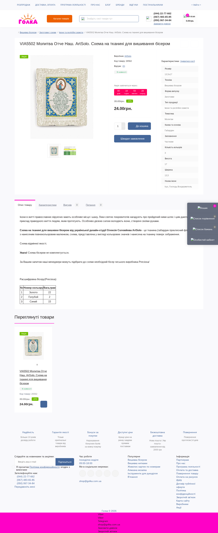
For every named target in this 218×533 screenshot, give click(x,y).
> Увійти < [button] (196, 5)
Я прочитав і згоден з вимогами (43, 468)
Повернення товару (187, 473)
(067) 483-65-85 (162, 16)
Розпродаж (23, 5)
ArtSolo (127, 56)
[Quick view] (47, 332)
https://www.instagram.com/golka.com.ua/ (90, 473)
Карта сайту (183, 500)
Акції (178, 507)
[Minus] (123, 128)
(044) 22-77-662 (162, 13)
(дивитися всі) (187, 61)
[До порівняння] (194, 43)
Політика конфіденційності (44, 467)
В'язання (133, 476)
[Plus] (123, 124)
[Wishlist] (47, 338)
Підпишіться (65, 462)
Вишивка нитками (137, 463)
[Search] (83, 18)
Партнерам (182, 459)
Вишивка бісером (28, 32)
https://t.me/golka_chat (115, 473)
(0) (123, 66)
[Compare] (47, 345)
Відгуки (133, 5)
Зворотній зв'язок (185, 497)
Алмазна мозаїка (137, 470)
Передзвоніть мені (24, 486)
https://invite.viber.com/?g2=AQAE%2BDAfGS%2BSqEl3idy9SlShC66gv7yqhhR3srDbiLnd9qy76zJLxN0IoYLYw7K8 (107, 473)
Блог (108, 5)
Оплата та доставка (187, 470)
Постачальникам (153, 5)
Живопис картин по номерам (144, 466)
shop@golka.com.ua (90, 481)
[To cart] (43, 404)
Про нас (95, 5)
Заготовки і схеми (47, 32)
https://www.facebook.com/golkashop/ (82, 473)
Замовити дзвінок (162, 24)
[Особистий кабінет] (202, 239)
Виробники (182, 504)
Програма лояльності (73, 5)
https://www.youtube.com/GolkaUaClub (99, 473)
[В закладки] (184, 44)
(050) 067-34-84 (162, 20)
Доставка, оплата (45, 5)
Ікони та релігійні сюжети (71, 32)
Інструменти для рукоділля (143, 473)
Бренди (120, 5)
